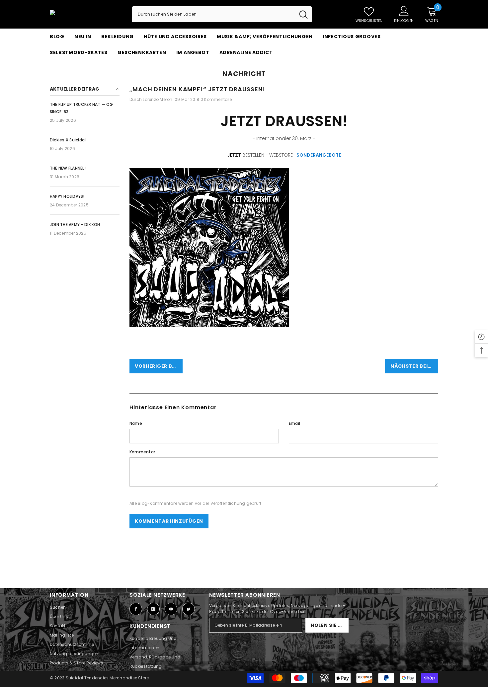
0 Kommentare (216, 99)
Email (294, 423)
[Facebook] (135, 609)
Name (135, 423)
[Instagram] (153, 609)
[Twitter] (188, 609)
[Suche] (222, 14)
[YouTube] (171, 609)
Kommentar (142, 452)
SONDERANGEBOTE (318, 155)
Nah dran (435, 60)
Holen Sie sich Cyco (330, 625)
